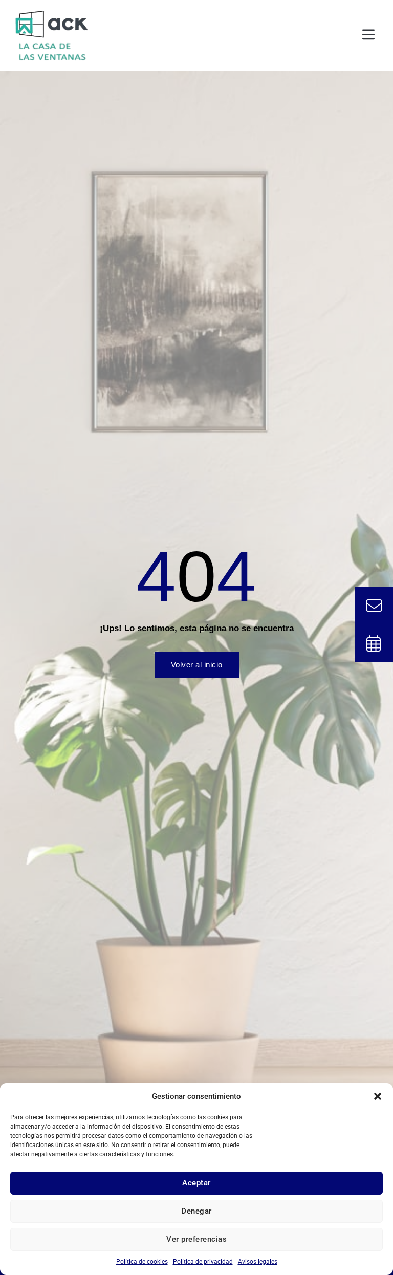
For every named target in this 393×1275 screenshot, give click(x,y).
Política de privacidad (203, 1261)
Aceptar (196, 1182)
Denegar (196, 1211)
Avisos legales (257, 1261)
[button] (378, 1096)
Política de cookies (142, 1261)
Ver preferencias (196, 1239)
